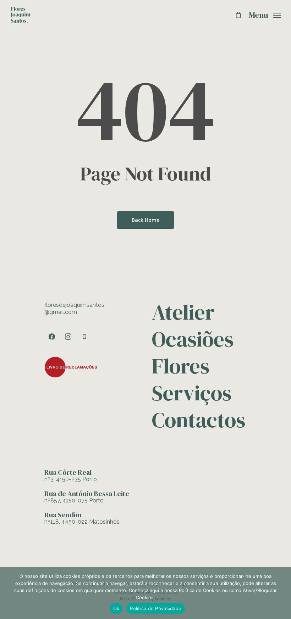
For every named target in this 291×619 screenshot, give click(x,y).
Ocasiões (193, 339)
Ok (116, 608)
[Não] (282, 593)
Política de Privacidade (155, 608)
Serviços (191, 392)
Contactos (197, 419)
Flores (180, 366)
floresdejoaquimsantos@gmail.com (74, 308)
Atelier (183, 314)
